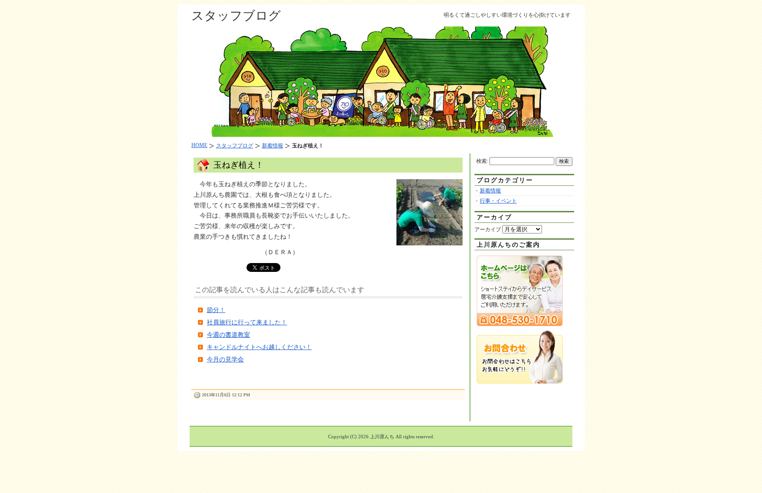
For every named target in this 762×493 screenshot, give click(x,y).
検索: (482, 161)
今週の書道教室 (228, 334)
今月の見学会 (225, 359)
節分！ (216, 310)
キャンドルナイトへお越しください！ (259, 347)
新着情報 (490, 191)
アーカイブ (487, 229)
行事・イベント (498, 201)
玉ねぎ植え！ (238, 164)
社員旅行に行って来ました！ (247, 322)
